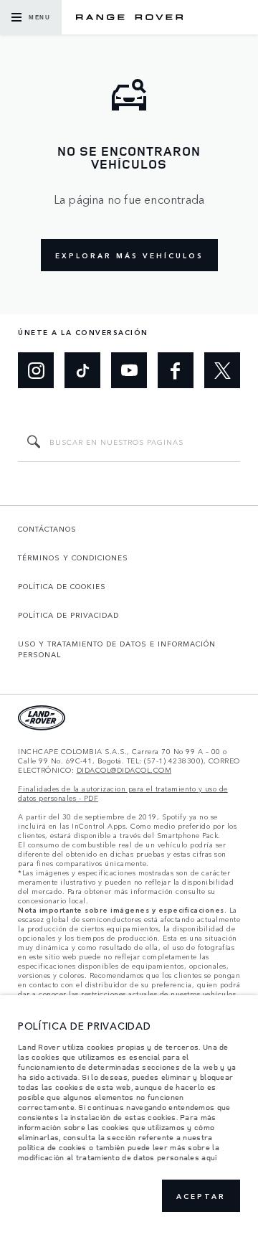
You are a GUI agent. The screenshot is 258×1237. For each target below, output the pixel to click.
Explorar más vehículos (129, 255)
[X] (222, 370)
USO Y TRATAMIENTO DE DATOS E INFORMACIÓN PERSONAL (117, 649)
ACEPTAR (201, 1196)
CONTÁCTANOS (47, 529)
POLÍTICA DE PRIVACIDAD (68, 615)
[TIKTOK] (82, 370)
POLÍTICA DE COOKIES (62, 586)
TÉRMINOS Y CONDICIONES (73, 557)
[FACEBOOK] (176, 370)
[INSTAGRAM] (36, 370)
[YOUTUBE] (129, 370)
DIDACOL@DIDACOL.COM (124, 770)
